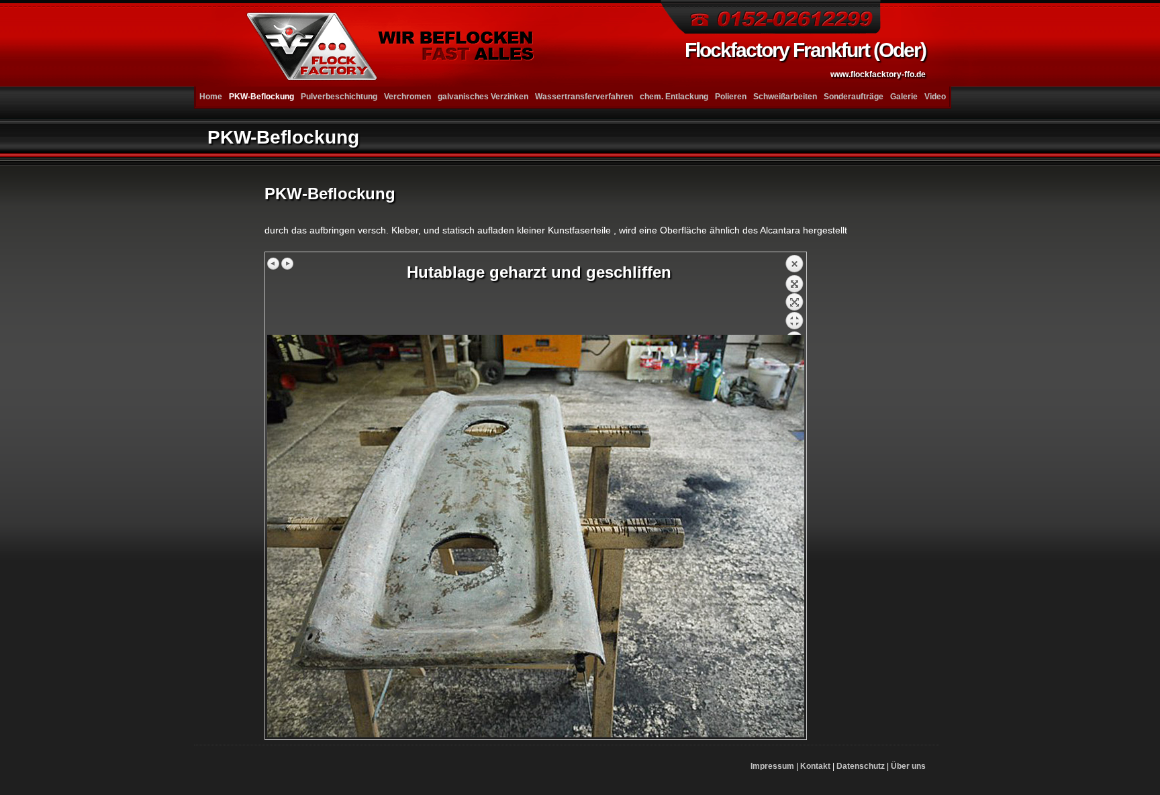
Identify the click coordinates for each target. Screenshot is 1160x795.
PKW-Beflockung (261, 96)
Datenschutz (860, 766)
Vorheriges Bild (274, 263)
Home (210, 96)
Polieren (730, 96)
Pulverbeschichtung (339, 96)
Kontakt (815, 766)
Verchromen (407, 96)
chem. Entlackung (674, 96)
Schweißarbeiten (785, 96)
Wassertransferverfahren (584, 96)
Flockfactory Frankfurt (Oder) (805, 59)
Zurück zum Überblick (794, 294)
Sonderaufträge (853, 96)
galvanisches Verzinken (483, 96)
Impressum (772, 766)
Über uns (908, 766)
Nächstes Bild (287, 263)
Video (935, 96)
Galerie (904, 96)
